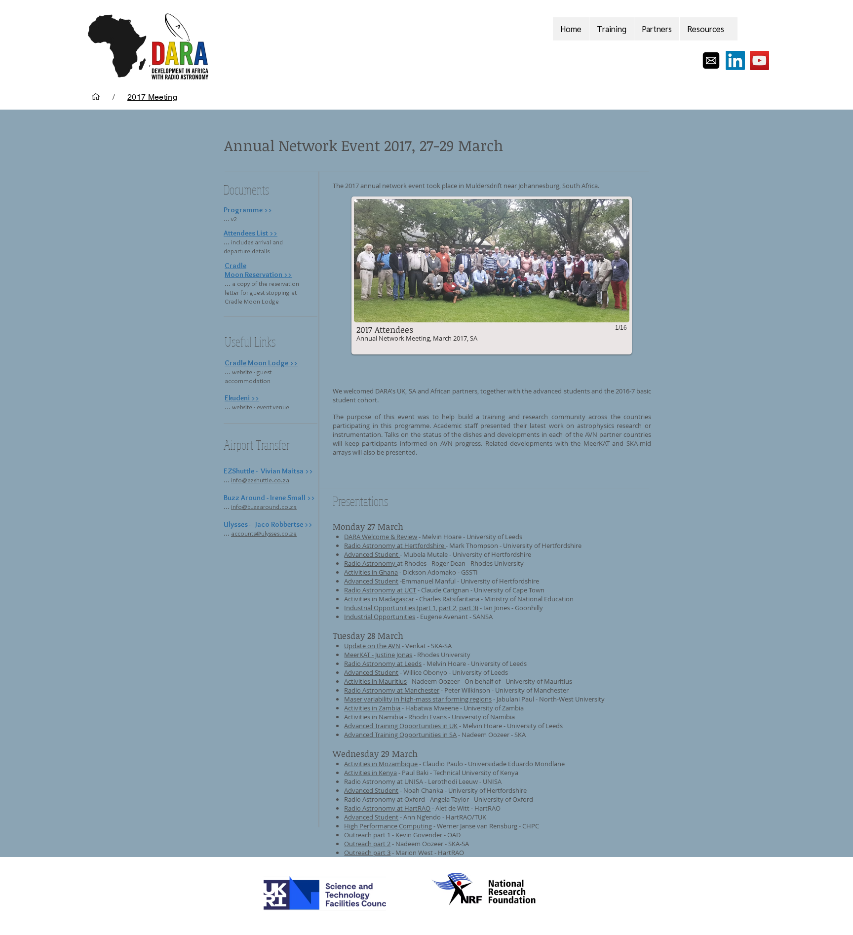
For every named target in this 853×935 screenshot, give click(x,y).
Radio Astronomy (370, 563)
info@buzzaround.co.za (264, 506)
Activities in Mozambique (381, 763)
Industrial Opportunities (379, 616)
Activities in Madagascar (379, 598)
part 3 (467, 607)
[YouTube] (759, 60)
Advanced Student (372, 554)
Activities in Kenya (370, 772)
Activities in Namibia (373, 716)
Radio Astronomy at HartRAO (387, 808)
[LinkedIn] (735, 60)
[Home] (96, 97)
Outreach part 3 (367, 852)
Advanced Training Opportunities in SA (400, 734)
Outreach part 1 (367, 834)
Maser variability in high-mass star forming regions (418, 699)
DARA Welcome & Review (380, 536)
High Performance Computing (388, 825)
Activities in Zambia (372, 707)
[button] (491, 275)
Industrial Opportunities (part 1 (390, 607)
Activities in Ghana (371, 572)
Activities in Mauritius (375, 681)
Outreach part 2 (367, 843)
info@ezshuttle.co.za (260, 480)
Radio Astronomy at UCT (380, 589)
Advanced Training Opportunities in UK (401, 725)
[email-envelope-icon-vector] (711, 60)
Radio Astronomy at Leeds (383, 663)
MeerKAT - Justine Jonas (378, 654)
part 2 (447, 607)
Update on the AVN (372, 645)
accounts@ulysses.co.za (264, 533)
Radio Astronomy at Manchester (391, 690)
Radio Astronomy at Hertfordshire (395, 545)
